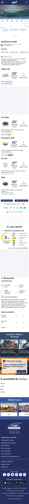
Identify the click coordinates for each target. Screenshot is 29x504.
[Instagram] (16, 474)
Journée (5, 30)
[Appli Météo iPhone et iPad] (8, 483)
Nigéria (5, 5)
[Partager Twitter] (18, 208)
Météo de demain (7, 200)
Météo (1, 5)
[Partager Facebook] (14, 208)
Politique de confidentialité (8, 493)
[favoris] (22, 10)
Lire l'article (21, 371)
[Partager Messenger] (21, 208)
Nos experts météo (7, 440)
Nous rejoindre (5, 451)
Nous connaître (6, 448)
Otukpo (12, 5)
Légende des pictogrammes (10, 456)
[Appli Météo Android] (20, 483)
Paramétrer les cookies (22, 493)
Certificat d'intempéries (8, 443)
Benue (9, 5)
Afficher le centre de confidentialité (15, 496)
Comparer (23, 30)
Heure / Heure (14, 30)
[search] (26, 2)
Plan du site (23, 488)
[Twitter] (8, 474)
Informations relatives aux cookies (15, 491)
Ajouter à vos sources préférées (15, 211)
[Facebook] (4, 474)
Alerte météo (5, 446)
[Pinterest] (20, 474)
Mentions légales (7, 488)
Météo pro (4, 467)
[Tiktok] (24, 474)
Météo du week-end (21, 200)
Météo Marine (5, 464)
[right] (27, 23)
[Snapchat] (12, 474)
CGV (18, 488)
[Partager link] (11, 208)
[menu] (2, 2)
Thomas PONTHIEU (17, 44)
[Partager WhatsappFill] (24, 208)
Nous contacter (6, 454)
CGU (14, 488)
